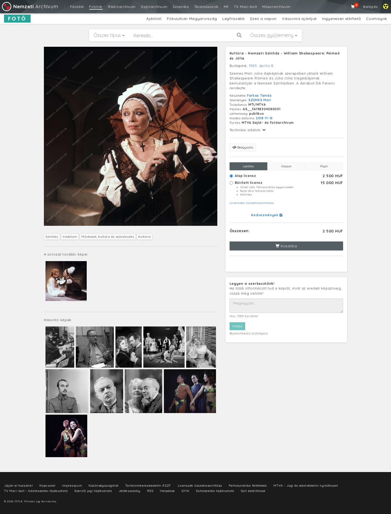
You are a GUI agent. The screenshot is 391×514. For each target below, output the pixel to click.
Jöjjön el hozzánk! (18, 485)
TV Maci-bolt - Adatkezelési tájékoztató (36, 491)
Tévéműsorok (206, 7)
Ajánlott (154, 18)
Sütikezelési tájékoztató (215, 491)
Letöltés (248, 166)
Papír (324, 166)
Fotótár (96, 7)
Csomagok (376, 18)
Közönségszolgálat (104, 485)
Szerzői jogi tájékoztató (93, 491)
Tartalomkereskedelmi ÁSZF (148, 485)
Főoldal (77, 7)
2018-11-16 (264, 118)
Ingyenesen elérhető (341, 18)
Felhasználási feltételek (248, 485)
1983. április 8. (261, 65)
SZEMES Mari (259, 100)
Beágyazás (244, 147)
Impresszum (72, 485)
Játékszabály (129, 491)
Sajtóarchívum (154, 7)
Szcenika (181, 7)
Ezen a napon (263, 18)
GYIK (185, 491)
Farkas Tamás (259, 95)
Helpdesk (167, 491)
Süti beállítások (253, 491)
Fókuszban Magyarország (192, 18)
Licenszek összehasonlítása (252, 203)
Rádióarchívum (122, 7)
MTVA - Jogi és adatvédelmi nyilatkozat (305, 485)
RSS (150, 491)
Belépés (370, 7)
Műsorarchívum (276, 7)
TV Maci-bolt (245, 7)
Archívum (35, 6)
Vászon (286, 166)
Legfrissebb (233, 18)
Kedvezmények (265, 215)
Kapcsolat (47, 485)
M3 (226, 7)
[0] (353, 7)
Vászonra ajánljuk (299, 18)
